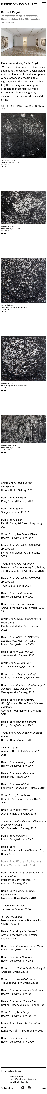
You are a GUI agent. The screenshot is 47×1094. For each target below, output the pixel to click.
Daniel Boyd (10, 12)
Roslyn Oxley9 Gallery (11, 1071)
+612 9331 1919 (16, 1076)
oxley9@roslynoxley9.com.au (23, 1079)
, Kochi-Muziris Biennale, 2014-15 (20, 19)
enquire (3, 166)
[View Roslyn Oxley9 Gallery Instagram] (29, 1087)
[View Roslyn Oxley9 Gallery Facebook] (22, 1087)
